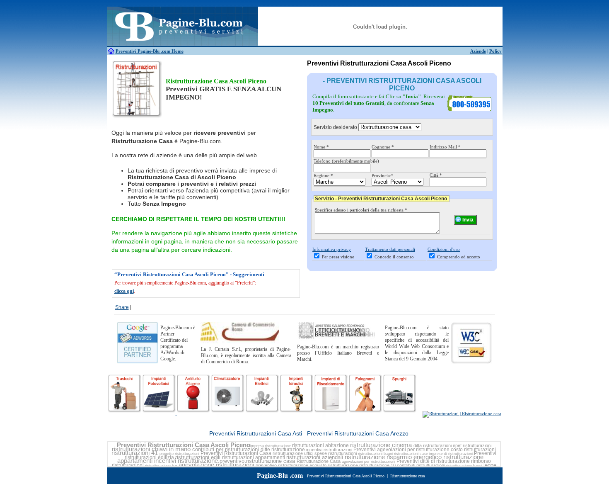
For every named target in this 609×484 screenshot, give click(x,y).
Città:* (436, 175)
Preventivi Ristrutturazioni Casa (236, 453)
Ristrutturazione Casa (319, 461)
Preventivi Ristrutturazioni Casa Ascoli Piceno (183, 445)
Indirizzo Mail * (445, 146)
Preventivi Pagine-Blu (138, 51)
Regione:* (323, 175)
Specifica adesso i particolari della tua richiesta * (361, 209)
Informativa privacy (331, 249)
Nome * (321, 146)
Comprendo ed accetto (458, 256)
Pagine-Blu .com (280, 475)
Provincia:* (383, 175)
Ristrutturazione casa (407, 476)
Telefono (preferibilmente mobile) (346, 160)
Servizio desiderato (335, 127)
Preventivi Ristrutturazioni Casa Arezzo (357, 433)
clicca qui (124, 291)
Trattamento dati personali (390, 249)
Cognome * (383, 146)
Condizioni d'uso (444, 249)
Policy (495, 51)
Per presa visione (338, 256)
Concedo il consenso (394, 256)
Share (122, 307)
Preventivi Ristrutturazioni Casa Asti (255, 433)
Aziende (478, 51)
